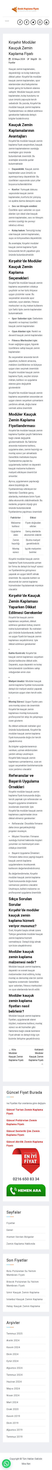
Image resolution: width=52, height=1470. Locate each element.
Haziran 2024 (14, 1381)
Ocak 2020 (12, 1409)
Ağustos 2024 (14, 1368)
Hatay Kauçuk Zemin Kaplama (23, 1306)
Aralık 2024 (12, 1340)
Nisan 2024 (12, 1395)
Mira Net (26, 1463)
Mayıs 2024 (13, 1388)
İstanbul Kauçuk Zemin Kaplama (24, 1299)
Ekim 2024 (12, 1354)
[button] (6, 1463)
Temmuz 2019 (14, 1436)
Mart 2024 (12, 1402)
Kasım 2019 (13, 1416)
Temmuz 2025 (14, 1333)
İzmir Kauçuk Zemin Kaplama (22, 1292)
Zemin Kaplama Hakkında (20, 1243)
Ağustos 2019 (14, 1429)
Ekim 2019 (12, 1423)
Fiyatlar (12, 62)
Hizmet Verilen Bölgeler (20, 1236)
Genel (9, 1230)
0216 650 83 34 (26, 1179)
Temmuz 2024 (14, 1374)
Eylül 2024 (12, 1361)
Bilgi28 (34, 59)
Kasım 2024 (13, 1347)
